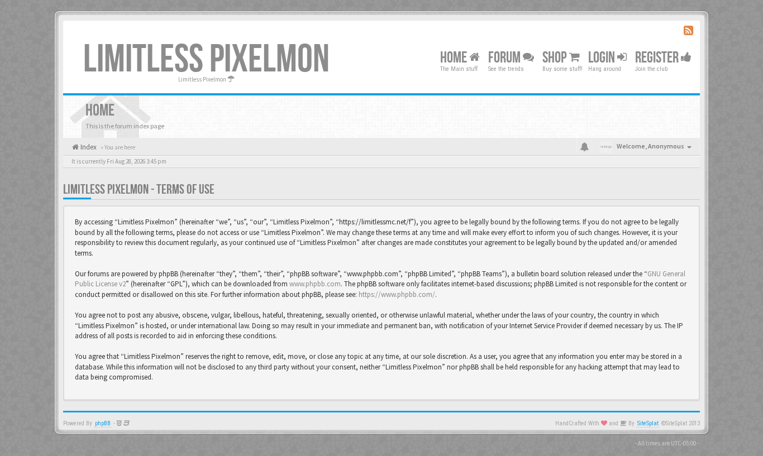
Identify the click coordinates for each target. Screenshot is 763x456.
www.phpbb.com (315, 284)
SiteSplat (648, 423)
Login (602, 58)
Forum (505, 58)
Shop (555, 58)
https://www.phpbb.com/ (397, 294)
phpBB (103, 423)
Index (88, 147)
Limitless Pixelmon (206, 59)
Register (658, 58)
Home (454, 58)
